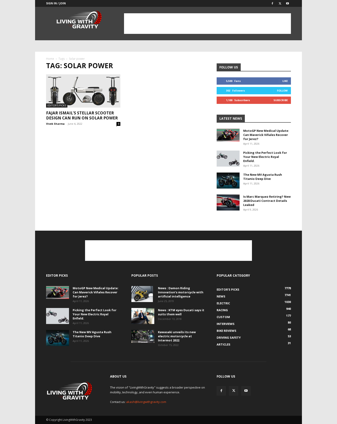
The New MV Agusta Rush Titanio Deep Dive (262, 177)
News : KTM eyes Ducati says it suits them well (181, 312)
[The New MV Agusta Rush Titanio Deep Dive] (228, 181)
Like (285, 81)
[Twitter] (279, 3)
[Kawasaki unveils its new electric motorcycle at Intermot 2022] (142, 336)
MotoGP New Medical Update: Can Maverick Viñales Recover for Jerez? (266, 135)
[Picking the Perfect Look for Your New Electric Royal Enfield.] (228, 159)
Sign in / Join (56, 3)
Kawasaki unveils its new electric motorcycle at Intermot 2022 (177, 336)
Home (50, 59)
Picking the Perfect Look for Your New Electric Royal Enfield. (265, 157)
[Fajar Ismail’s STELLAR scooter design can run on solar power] (83, 91)
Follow (282, 90)
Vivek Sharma (55, 123)
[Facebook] (272, 3)
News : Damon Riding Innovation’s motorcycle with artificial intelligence (180, 292)
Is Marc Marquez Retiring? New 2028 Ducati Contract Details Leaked (267, 200)
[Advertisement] (207, 23)
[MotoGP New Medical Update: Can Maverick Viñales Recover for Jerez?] (228, 135)
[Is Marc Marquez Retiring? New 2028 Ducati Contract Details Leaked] (228, 202)
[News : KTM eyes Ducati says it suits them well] (142, 316)
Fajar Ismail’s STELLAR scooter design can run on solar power (82, 115)
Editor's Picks (56, 105)
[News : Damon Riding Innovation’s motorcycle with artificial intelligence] (142, 294)
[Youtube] (287, 3)
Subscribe (280, 100)
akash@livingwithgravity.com (146, 402)
